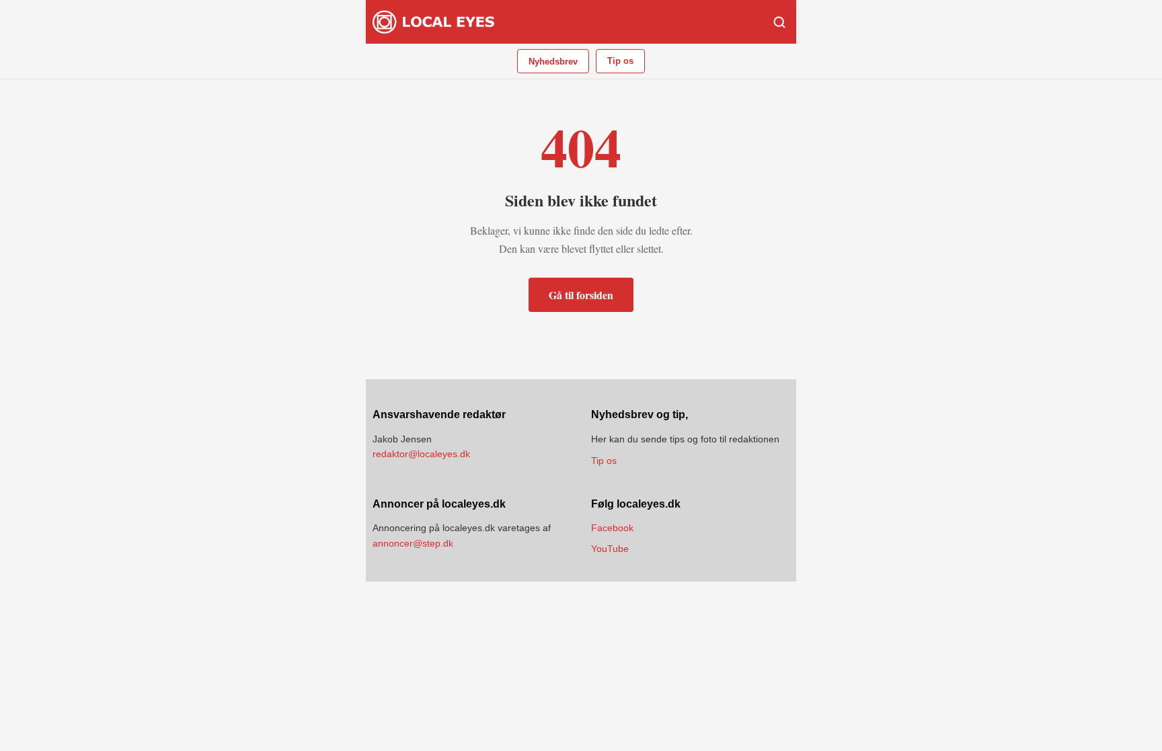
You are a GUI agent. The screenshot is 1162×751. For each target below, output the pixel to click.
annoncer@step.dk (413, 543)
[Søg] (779, 22)
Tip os (620, 61)
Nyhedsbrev (553, 61)
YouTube (610, 548)
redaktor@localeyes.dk (421, 453)
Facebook (612, 527)
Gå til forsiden (581, 295)
